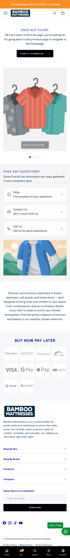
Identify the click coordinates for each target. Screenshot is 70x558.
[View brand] (59, 353)
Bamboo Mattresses (21, 539)
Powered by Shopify (41, 539)
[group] (35, 109)
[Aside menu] (6, 13)
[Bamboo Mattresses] (20, 13)
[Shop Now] (35, 4)
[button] (54, 13)
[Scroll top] (66, 554)
